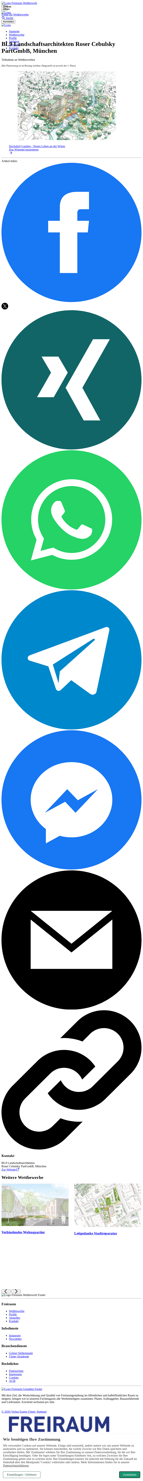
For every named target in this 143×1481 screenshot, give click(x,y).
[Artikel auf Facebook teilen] (71, 301)
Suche (9, 17)
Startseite (14, 31)
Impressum (15, 1374)
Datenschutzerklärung (16, 1465)
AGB (12, 1380)
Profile (13, 38)
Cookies (14, 1377)
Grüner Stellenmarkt (21, 1353)
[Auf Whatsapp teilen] (71, 588)
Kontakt (13, 1321)
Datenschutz (16, 1370)
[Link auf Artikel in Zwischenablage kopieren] (71, 1148)
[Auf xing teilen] (71, 448)
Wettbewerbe (16, 34)
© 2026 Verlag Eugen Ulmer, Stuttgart (24, 1411)
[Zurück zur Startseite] (19, 3)
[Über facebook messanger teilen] (71, 868)
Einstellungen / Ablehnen (21, 1474)
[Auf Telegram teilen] (71, 728)
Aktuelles (14, 1317)
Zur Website (8, 1169)
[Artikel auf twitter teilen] (4, 308)
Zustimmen (129, 1474)
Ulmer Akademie (19, 1356)
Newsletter (15, 1338)
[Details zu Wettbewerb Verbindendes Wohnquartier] (35, 1205)
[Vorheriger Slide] (6, 1291)
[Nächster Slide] (15, 1291)
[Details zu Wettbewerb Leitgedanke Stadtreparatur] (108, 1206)
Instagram (14, 1335)
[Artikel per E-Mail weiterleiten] (71, 1008)
